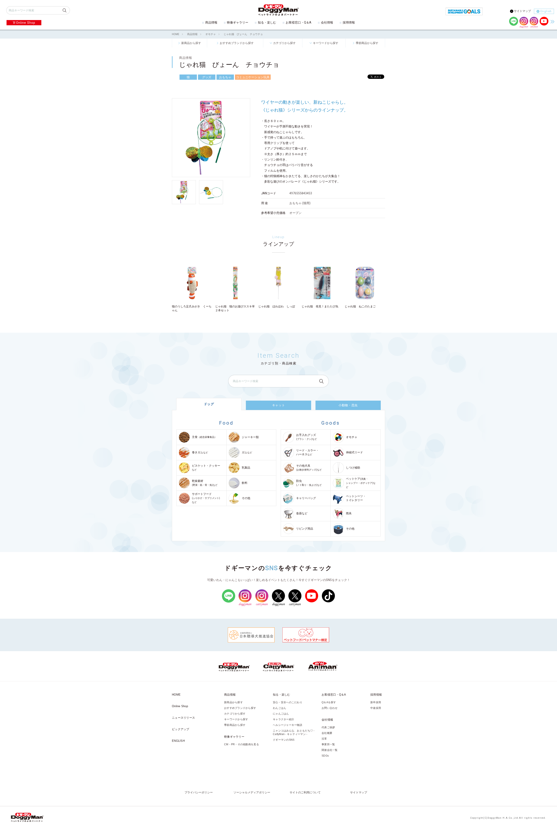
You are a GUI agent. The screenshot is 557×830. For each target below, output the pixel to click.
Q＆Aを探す (329, 702)
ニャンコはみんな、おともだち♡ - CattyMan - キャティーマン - (294, 732)
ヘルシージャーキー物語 (287, 725)
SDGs (325, 755)
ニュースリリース (183, 717)
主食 (204, 437)
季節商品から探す (367, 43)
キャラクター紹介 (283, 719)
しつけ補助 (353, 467)
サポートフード (206, 498)
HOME (175, 34)
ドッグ (209, 404)
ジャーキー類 (250, 437)
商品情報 (211, 22)
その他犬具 (309, 467)
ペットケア (361, 483)
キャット (278, 405)
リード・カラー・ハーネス (307, 452)
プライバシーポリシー (199, 792)
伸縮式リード (354, 452)
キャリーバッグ (306, 498)
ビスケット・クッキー (206, 467)
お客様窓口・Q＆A (298, 22)
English (546, 11)
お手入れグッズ (306, 436)
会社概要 (327, 733)
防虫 (309, 482)
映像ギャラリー (237, 22)
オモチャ (210, 34)
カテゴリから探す (284, 43)
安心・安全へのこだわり (287, 702)
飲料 (244, 482)
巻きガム (200, 452)
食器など (301, 513)
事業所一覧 (328, 744)
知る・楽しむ (267, 22)
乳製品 (246, 467)
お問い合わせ (330, 708)
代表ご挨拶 (328, 727)
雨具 (349, 513)
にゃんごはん (281, 713)
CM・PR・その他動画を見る (241, 744)
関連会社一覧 (330, 750)
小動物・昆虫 (348, 405)
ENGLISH (178, 740)
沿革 (324, 738)
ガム (247, 452)
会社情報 (327, 22)
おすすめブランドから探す (237, 43)
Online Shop (25, 22)
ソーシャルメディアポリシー (251, 792)
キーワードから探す (325, 43)
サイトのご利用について (305, 792)
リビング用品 (304, 528)
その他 (246, 498)
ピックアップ (180, 729)
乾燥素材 (205, 482)
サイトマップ (522, 11)
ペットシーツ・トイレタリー (356, 498)
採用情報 (349, 22)
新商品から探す (191, 43)
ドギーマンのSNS (283, 739)
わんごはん (279, 708)
